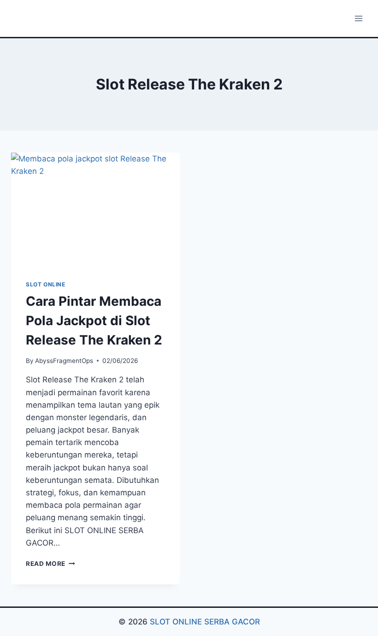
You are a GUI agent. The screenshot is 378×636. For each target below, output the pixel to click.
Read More (50, 563)
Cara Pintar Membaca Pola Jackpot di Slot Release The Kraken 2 (94, 320)
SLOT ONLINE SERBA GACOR (205, 621)
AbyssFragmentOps (64, 360)
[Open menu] (358, 18)
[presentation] (95, 209)
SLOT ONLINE (45, 284)
